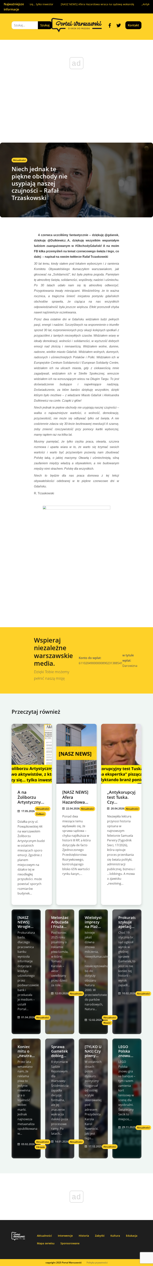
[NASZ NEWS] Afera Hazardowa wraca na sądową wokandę (86, 4)
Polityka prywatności (97, 1262)
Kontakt (133, 25)
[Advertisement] (76, 114)
